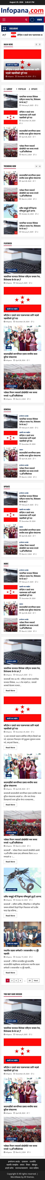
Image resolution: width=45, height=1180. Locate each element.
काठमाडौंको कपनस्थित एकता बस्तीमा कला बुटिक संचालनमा (11, 134)
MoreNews (16, 1177)
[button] (4, 19)
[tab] (10, 89)
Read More (11, 691)
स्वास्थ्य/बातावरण (21, 1168)
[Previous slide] (36, 44)
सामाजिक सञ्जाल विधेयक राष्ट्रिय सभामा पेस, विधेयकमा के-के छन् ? (11, 101)
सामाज (8, 347)
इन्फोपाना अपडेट (11, 270)
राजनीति (33, 1161)
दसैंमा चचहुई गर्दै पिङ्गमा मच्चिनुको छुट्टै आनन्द (11, 194)
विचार (28, 1164)
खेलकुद (34, 1164)
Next (36, 980)
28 (30, 980)
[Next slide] (39, 44)
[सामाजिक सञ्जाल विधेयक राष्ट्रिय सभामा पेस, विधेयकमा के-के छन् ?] (22, 261)
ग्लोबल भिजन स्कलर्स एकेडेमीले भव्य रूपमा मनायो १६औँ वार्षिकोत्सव (11, 150)
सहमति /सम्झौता (12, 1164)
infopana (11, 76)
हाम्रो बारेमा (9, 1168)
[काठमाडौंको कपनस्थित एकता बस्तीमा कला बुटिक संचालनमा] (22, 338)
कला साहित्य (34, 1168)
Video (39, 19)
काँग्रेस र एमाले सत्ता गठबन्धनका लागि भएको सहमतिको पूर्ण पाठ (11, 117)
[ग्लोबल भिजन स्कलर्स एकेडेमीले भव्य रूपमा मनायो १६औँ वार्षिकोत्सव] (22, 376)
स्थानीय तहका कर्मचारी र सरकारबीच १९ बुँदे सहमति (22, 934)
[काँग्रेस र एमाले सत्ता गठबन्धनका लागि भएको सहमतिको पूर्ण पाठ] (22, 299)
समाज (22, 1164)
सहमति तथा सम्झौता (12, 65)
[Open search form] (26, 19)
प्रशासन (25, 1161)
